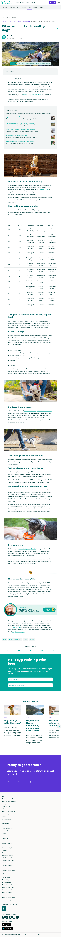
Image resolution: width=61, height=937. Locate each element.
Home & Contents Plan (8, 811)
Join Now (52, 2)
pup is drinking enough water (27, 549)
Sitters (24, 7)
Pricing (4, 804)
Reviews (4, 816)
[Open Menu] (59, 2)
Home (4, 21)
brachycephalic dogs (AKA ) (38, 411)
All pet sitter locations (8, 873)
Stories (35, 7)
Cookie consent (6, 819)
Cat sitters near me (7, 853)
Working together (7, 843)
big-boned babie (44, 190)
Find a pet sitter (20, 2)
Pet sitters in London (7, 858)
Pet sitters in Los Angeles (8, 863)
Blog (9, 21)
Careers (4, 833)
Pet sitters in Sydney (7, 865)
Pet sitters (4, 850)
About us (4, 826)
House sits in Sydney (7, 892)
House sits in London (7, 885)
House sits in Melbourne (8, 895)
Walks (32, 639)
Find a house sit (31, 2)
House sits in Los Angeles (8, 890)
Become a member (14, 782)
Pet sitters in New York (8, 860)
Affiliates (4, 841)
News (18, 7)
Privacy (40, 935)
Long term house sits (8, 882)
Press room (5, 838)
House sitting (5, 880)
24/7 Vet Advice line (14, 627)
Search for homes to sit (16, 685)
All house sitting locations (9, 900)
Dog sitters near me (7, 855)
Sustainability (5, 831)
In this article (10, 72)
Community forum (7, 828)
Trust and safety (6, 806)
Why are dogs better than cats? (12, 721)
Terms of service (30, 935)
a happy (32, 95)
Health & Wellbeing (24, 21)
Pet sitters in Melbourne (8, 868)
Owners (12, 7)
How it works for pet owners (9, 799)
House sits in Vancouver (8, 897)
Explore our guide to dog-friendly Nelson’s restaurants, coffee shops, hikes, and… (35, 739)
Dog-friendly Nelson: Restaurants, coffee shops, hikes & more (32, 725)
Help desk (4, 809)
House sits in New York (8, 887)
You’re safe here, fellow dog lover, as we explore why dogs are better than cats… (12, 731)
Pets (29, 7)
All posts (5, 7)
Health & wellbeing (15, 639)
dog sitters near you (18, 632)
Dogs (25, 639)
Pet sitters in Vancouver (8, 870)
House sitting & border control (10, 814)
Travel (41, 7)
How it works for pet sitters (9, 801)
